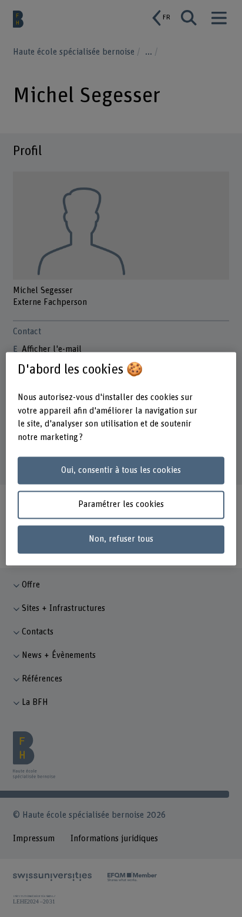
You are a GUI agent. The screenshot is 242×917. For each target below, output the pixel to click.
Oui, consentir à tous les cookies (121, 470)
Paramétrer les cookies (121, 505)
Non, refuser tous (121, 539)
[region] (121, 458)
